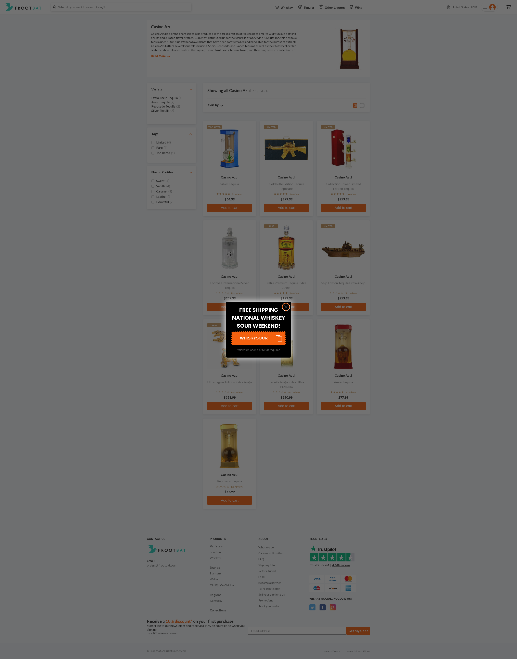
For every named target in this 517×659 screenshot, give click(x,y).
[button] (258, 338)
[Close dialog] (285, 306)
